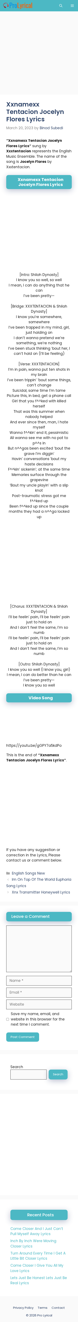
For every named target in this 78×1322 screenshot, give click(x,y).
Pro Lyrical (44, 1315)
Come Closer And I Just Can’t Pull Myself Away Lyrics (36, 1231)
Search (16, 1066)
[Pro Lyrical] (17, 5)
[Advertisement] (39, 54)
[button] (61, 5)
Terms (42, 1307)
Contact (58, 1307)
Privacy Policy (23, 1307)
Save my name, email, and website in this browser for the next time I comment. (38, 1019)
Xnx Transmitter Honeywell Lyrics (41, 892)
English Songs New (28, 873)
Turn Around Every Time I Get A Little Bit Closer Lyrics (38, 1256)
